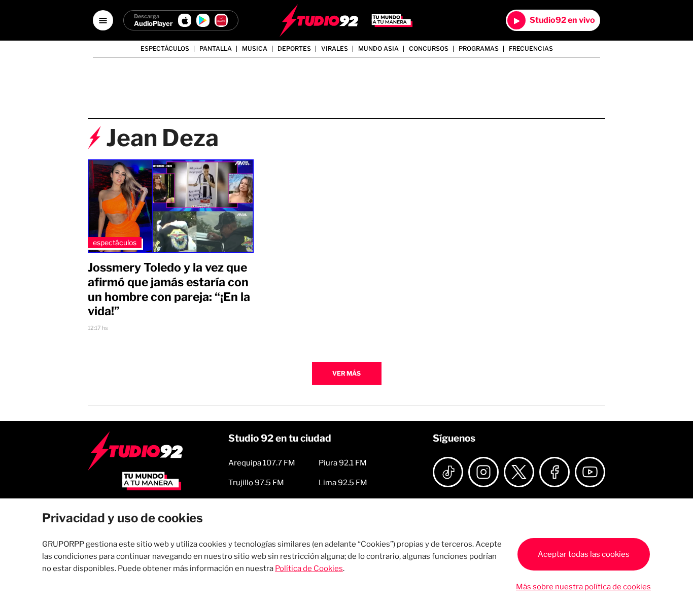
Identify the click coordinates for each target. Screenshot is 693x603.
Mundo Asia (378, 49)
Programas (479, 49)
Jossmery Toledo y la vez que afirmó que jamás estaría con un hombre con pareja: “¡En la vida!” (169, 289)
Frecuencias (531, 49)
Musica (254, 49)
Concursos (428, 49)
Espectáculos (165, 49)
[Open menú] (103, 20)
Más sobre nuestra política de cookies (583, 586)
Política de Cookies (309, 568)
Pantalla (215, 49)
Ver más (346, 373)
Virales (334, 49)
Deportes (294, 49)
